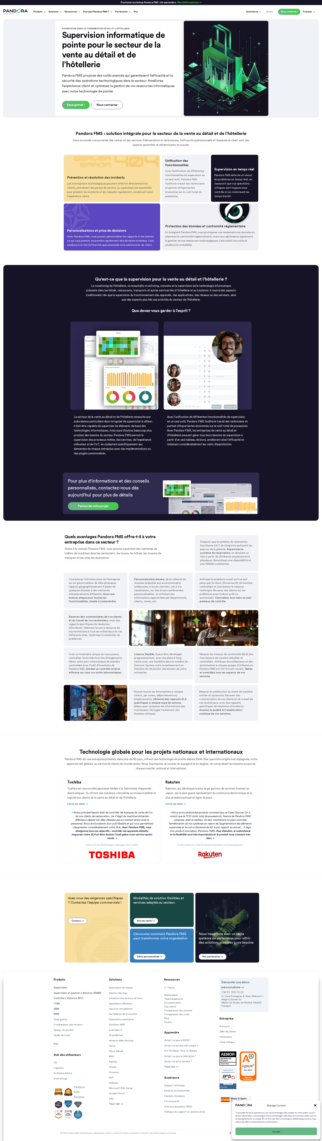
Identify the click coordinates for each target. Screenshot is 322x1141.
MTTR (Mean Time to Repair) (180, 1051)
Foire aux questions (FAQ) (178, 1106)
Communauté (171, 1101)
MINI (56, 1014)
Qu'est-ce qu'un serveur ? (178, 1061)
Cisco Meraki (116, 1051)
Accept (276, 1131)
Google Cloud (116, 1093)
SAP (111, 1077)
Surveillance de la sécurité (123, 1014)
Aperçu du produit (64, 1030)
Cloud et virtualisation (121, 1009)
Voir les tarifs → (146, 921)
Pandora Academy (174, 1096)
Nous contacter (107, 104)
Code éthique (227, 1042)
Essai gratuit (60, 1019)
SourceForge (60, 1078)
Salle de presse (228, 1031)
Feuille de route (62, 1035)
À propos (225, 1026)
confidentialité (98, 1133)
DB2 (111, 1098)
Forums (168, 1022)
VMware (113, 1083)
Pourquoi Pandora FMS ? (96, 12)
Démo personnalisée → (149, 957)
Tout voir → (116, 1104)
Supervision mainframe (121, 1019)
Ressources (71, 12)
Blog (166, 1018)
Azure (112, 1046)
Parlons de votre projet (93, 506)
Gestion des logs (118, 993)
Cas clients (170, 1006)
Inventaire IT (116, 1030)
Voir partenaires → (212, 957)
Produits (37, 12)
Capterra (59, 1068)
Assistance (252, 12)
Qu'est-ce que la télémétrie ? (180, 1056)
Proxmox (114, 1072)
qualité (108, 1133)
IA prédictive (116, 1035)
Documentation (172, 1003)
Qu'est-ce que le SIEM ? (177, 1040)
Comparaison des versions (68, 1024)
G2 (55, 1062)
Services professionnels (177, 1090)
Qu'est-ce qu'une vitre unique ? (181, 1045)
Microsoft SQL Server (121, 1088)
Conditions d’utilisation (130, 1133)
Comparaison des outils (176, 1014)
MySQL (113, 1062)
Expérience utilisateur (120, 1003)
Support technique (174, 1085)
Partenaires (121, 12)
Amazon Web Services (121, 1040)
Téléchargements (173, 999)
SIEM (56, 1009)
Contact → (77, 921)
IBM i (112, 1056)
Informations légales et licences (163, 1133)
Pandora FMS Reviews (79, 1092)
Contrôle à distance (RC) (68, 998)
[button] (315, 1105)
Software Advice (63, 1073)
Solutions (53, 12)
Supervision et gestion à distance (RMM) (77, 993)
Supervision (60, 987)
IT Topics (169, 987)
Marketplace (171, 995)
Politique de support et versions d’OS (184, 1112)
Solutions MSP (117, 1024)
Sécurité (144, 1133)
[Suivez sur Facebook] (230, 1133)
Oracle (112, 1067)
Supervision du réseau (121, 987)
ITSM (57, 1003)
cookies (115, 1133)
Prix (136, 12)
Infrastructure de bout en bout (126, 998)
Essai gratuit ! (76, 104)
